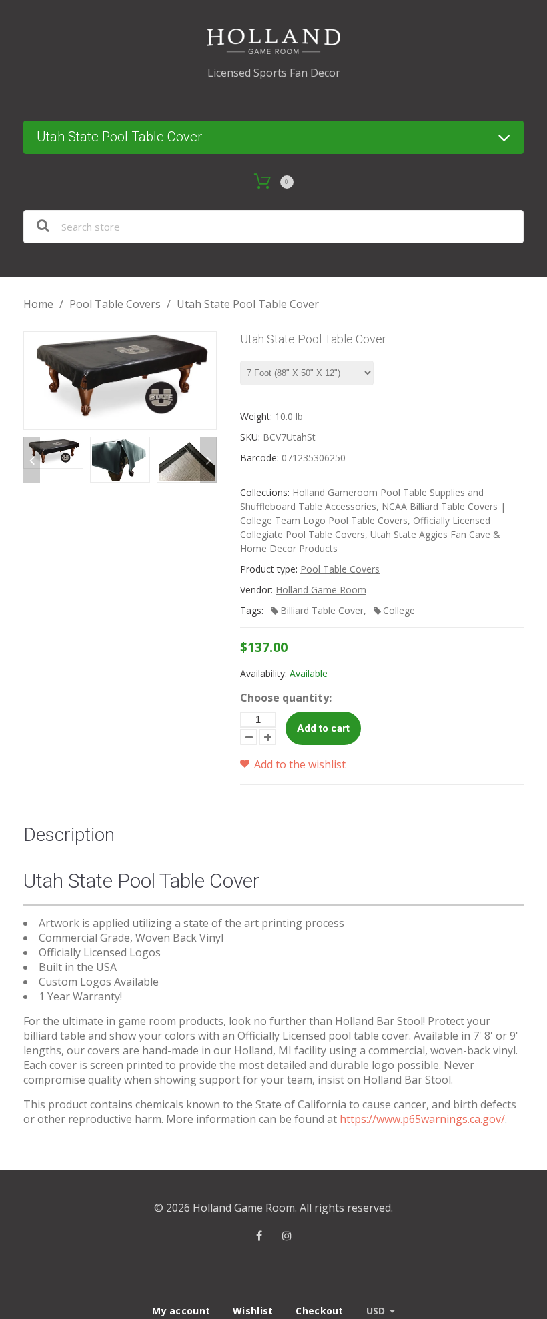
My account (181, 1310)
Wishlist (253, 1310)
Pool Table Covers (115, 304)
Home (38, 304)
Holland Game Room (321, 589)
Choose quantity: (286, 697)
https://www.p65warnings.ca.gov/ (422, 1119)
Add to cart (323, 728)
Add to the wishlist (298, 764)
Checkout (319, 1310)
